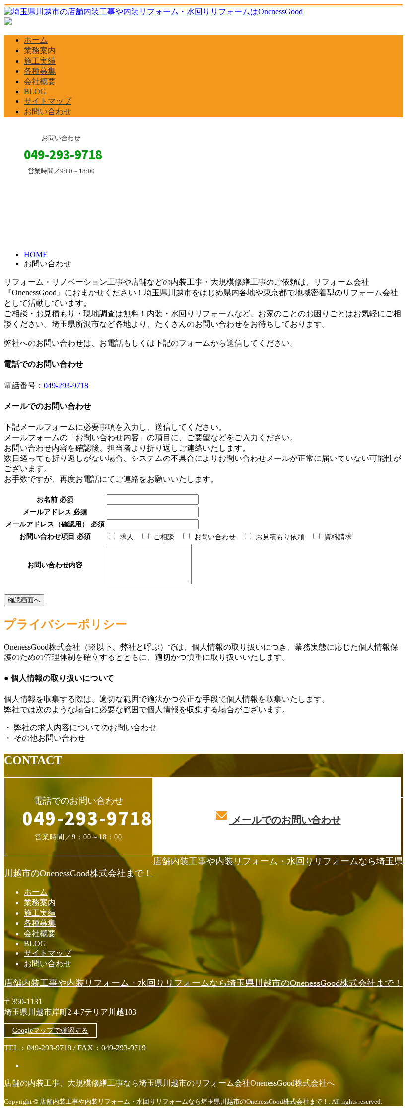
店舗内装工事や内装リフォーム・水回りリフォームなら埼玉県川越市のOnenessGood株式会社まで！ (203, 983)
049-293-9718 (66, 385)
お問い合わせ (47, 111)
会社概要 (40, 81)
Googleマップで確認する (50, 1030)
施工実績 (40, 61)
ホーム (36, 40)
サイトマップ (47, 101)
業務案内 (40, 50)
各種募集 (40, 71)
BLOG (35, 91)
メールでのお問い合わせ (285, 819)
